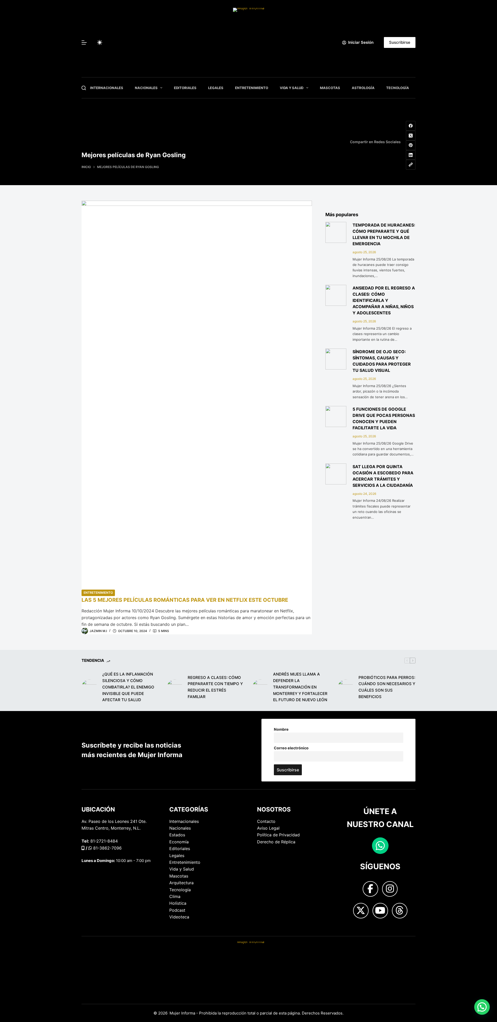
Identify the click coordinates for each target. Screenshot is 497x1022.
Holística (177, 903)
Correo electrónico (291, 748)
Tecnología (397, 88)
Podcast (177, 910)
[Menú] (84, 42)
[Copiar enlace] (411, 165)
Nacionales (146, 88)
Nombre (281, 729)
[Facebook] (411, 126)
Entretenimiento (251, 88)
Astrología (363, 88)
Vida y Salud (291, 88)
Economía (179, 841)
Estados (177, 834)
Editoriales (185, 88)
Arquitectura (181, 882)
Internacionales (106, 88)
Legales (215, 88)
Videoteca (179, 916)
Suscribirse (399, 42)
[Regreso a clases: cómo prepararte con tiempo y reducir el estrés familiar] (174, 687)
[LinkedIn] (411, 155)
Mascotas (330, 88)
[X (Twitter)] (411, 136)
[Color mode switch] (99, 42)
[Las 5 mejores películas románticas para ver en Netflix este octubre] (197, 395)
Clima (174, 896)
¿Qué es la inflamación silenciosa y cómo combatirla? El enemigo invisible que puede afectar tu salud (128, 687)
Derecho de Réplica (276, 841)
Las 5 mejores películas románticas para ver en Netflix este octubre (185, 600)
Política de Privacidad (278, 834)
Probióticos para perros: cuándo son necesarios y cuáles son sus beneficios (387, 687)
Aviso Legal (268, 828)
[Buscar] (84, 88)
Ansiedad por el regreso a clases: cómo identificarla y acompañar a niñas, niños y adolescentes (384, 300)
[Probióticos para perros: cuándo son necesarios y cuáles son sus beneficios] (345, 687)
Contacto (266, 821)
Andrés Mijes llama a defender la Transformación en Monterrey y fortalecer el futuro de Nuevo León (300, 687)
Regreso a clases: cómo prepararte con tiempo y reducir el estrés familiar (215, 687)
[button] (482, 1007)
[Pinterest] (411, 145)
